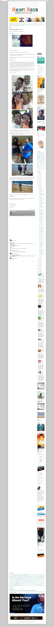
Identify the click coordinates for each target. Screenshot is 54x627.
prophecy (43, 583)
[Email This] (13, 211)
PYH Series (12, 577)
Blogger (35, 621)
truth (23, 585)
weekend (37, 585)
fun (40, 159)
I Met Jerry (20, 576)
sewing (43, 167)
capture (33, 578)
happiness (39, 580)
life (38, 152)
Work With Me (40, 68)
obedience (21, 583)
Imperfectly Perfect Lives (40, 479)
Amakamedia (39, 574)
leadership (43, 168)
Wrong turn (34, 577)
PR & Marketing (40, 69)
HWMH (39, 73)
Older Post (33, 261)
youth (15, 586)
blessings (15, 578)
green (36, 580)
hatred (43, 580)
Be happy (39, 161)
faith (40, 23)
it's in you (35, 581)
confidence (18, 579)
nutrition (19, 583)
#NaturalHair (22, 574)
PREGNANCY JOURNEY (13, 25)
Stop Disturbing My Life (41, 233)
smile (42, 584)
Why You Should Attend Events (41, 238)
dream (43, 155)
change (38, 160)
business (43, 161)
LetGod (29, 576)
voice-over (31, 585)
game (33, 580)
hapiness (43, 165)
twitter (25, 585)
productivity (38, 167)
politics (34, 583)
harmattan (42, 580)
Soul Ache (18, 577)
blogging (42, 158)
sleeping (40, 584)
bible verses (42, 577)
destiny (38, 159)
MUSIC (32, 576)
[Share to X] (14, 211)
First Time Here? (40, 66)
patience (28, 583)
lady (41, 581)
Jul (39, 259)
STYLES (20, 24)
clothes (41, 578)
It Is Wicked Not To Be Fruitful (41, 200)
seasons (28, 584)
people (32, 583)
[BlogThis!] (13, 211)
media (29, 582)
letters (15, 582)
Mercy (37, 576)
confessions (15, 579)
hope (38, 155)
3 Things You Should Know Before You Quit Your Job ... (41, 219)
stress (43, 584)
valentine (27, 585)
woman (43, 159)
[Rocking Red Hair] (13, 19)
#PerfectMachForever (27, 574)
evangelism (41, 579)
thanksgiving (18, 585)
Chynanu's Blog (40, 474)
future (31, 580)
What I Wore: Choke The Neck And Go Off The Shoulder (41, 202)
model (37, 582)
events (43, 579)
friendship (39, 158)
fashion (24, 23)
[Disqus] (22, 228)
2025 (39, 172)
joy (40, 581)
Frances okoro (35, 575)
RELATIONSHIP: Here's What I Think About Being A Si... (41, 244)
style (10, 585)
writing (41, 160)
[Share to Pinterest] (16, 211)
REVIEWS (12, 24)
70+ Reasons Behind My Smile (41, 217)
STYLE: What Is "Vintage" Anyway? (41, 222)
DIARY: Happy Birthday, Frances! (41, 247)
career (41, 154)
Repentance (15, 577)
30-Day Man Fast (34, 574)
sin (35, 584)
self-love (41, 162)
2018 (39, 181)
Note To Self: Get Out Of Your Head (41, 225)
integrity (32, 581)
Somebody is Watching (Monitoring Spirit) (42, 340)
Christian (13, 575)
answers (37, 577)
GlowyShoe (39, 475)
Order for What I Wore (40, 72)
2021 (39, 177)
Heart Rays (14, 576)
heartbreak (15, 581)
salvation (26, 584)
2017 (39, 182)
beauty (38, 154)
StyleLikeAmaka (22, 577)
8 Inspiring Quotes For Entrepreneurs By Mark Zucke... (41, 240)
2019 (39, 180)
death (38, 168)
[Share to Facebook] (15, 211)
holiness (21, 581)
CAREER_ (38, 23)
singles (24, 24)
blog (17, 578)
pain (41, 159)
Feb (39, 265)
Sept (39, 188)
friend (24, 580)
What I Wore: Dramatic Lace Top (41, 235)
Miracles (38, 166)
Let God (26, 576)
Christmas (21, 575)
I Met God (17, 576)
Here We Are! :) (42, 285)
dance (24, 579)
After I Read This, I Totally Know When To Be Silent (41, 210)
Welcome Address (40, 67)
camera (31, 578)
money (41, 164)
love (26, 23)
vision (29, 585)
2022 (39, 176)
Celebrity (11, 575)
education (38, 579)
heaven (18, 581)
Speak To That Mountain (41, 256)
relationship (29, 23)
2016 (39, 183)
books (41, 163)
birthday (11, 578)
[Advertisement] (40, 39)
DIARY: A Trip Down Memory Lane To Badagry (41, 231)
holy (22, 581)
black (13, 578)
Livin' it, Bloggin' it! (41, 480)
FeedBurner (40, 462)
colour (43, 578)
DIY (27, 575)
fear (41, 167)
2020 (39, 178)
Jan (39, 266)
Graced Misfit (40, 476)
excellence (11, 580)
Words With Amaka (40, 165)
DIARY (16, 24)
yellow (13, 586)
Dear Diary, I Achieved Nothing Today (41, 197)
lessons (21, 24)
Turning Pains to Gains (40, 484)
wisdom (43, 153)
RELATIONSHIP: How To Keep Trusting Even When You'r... (41, 214)
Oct (39, 187)
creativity (14, 24)
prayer (38, 162)
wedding (34, 585)
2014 (39, 269)
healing (11, 581)
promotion (40, 583)
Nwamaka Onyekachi (41, 490)
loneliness (21, 582)
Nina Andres (40, 481)
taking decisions (13, 585)
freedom (22, 580)
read (13, 584)
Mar (39, 264)
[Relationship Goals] (29, 19)
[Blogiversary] (21, 19)
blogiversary (23, 578)
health (41, 166)
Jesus (22, 576)
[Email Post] (11, 211)
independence (29, 581)
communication (11, 579)
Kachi (24, 576)
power (38, 164)
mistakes (35, 582)
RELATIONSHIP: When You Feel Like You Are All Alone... (41, 194)
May (39, 261)
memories (18, 24)
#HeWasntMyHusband (16, 574)
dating (25, 579)
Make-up (34, 576)
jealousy (38, 581)
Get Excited (38, 575)
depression (40, 168)
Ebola (31, 575)
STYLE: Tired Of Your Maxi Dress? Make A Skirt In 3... (41, 253)
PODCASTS (34, 23)
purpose (43, 23)
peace (43, 163)
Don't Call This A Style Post (42, 330)
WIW (26, 577)
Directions (29, 575)
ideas (26, 581)
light (19, 582)
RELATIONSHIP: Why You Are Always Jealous (41, 228)
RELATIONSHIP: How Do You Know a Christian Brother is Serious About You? (23, 590)
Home (22, 261)
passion (43, 160)
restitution (20, 584)
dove (34, 579)
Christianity (18, 575)
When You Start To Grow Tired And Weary (41, 250)
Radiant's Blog (40, 482)
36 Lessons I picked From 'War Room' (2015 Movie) (41, 191)
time (21, 585)
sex (34, 584)
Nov (39, 186)
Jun (39, 260)
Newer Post (11, 261)
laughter (43, 581)
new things (11, 583)
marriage (11, 24)
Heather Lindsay (40, 477)
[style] (37, 19)
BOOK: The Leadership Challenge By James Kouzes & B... (41, 207)
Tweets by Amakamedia (40, 524)
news (14, 583)
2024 (39, 173)
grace (34, 580)
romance (18, 25)
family (15, 580)
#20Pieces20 (11, 574)
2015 (39, 268)
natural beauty (42, 582)
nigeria (16, 583)
